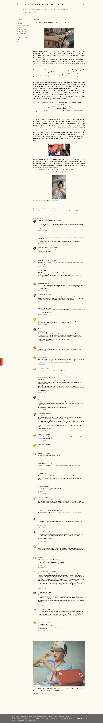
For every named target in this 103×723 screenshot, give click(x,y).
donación (19, 27)
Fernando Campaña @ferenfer (46, 220)
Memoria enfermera (22, 37)
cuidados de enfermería (23, 25)
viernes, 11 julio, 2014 (42, 567)
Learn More (80, 718)
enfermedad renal (21, 33)
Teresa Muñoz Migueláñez (45, 532)
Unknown (40, 434)
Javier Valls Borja (42, 396)
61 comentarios (42, 693)
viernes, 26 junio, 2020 (43, 630)
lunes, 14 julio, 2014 (42, 617)
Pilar (39, 557)
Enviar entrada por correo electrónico (47, 208)
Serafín (39, 318)
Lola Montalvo (41, 294)
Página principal (27, 12)
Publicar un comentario (40, 634)
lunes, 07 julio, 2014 (42, 527)
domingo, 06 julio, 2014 (43, 392)
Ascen (39, 283)
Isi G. (39, 519)
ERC (18, 35)
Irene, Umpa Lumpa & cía (44, 247)
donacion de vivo (21, 29)
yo (17, 41)
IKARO (39, 546)
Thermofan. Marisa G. (43, 571)
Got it (88, 718)
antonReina (41, 622)
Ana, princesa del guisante (45, 260)
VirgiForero (41, 329)
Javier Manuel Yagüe (43, 347)
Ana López (41, 497)
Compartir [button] (19, 19)
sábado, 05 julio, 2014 (42, 342)
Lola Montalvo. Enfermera (42, 4)
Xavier (39, 357)
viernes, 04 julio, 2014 (42, 230)
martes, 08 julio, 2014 (42, 553)
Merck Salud (41, 609)
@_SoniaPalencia (42, 377)
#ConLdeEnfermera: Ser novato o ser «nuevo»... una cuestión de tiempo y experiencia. (58, 689)
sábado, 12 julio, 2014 (42, 588)
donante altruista (21, 31)
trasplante (19, 39)
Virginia (40, 368)
